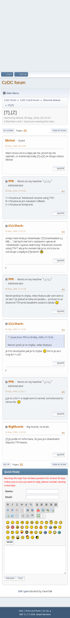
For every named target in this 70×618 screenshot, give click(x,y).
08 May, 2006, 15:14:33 (15, 190)
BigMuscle (15, 427)
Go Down (8, 130)
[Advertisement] (35, 35)
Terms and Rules (33, 610)
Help (21, 610)
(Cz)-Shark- (16, 226)
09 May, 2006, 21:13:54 (15, 288)
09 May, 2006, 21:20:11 (15, 391)
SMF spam (23, 591)
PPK (11, 181)
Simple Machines (43, 614)
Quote (60, 168)
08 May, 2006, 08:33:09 (15, 146)
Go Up (6, 464)
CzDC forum (13, 82)
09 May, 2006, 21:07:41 (15, 231)
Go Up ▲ (47, 610)
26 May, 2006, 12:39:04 (15, 432)
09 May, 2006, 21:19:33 (15, 329)
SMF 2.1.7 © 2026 (27, 614)
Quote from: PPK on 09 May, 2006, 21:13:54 (31, 337)
